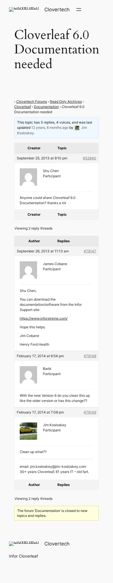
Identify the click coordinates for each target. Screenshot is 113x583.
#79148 (90, 356)
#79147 (90, 251)
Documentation (46, 107)
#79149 (90, 412)
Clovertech (57, 9)
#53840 (89, 158)
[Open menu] (78, 9)
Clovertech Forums (31, 101)
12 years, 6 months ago (49, 127)
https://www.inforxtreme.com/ (44, 318)
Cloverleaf (22, 107)
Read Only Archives (66, 101)
